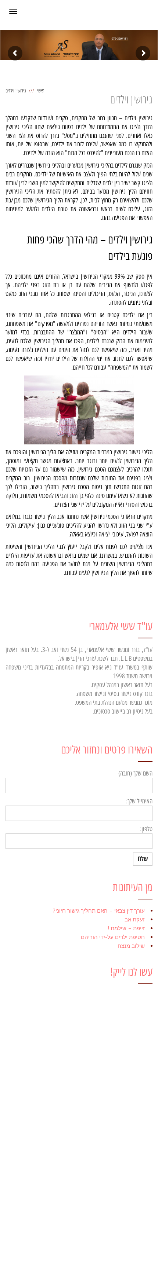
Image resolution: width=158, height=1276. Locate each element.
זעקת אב (135, 919)
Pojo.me (105, 1265)
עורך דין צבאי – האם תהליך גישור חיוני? (99, 910)
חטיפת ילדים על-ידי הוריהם (113, 937)
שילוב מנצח (131, 945)
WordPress (28, 1265)
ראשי (40, 91)
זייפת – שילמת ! (126, 928)
